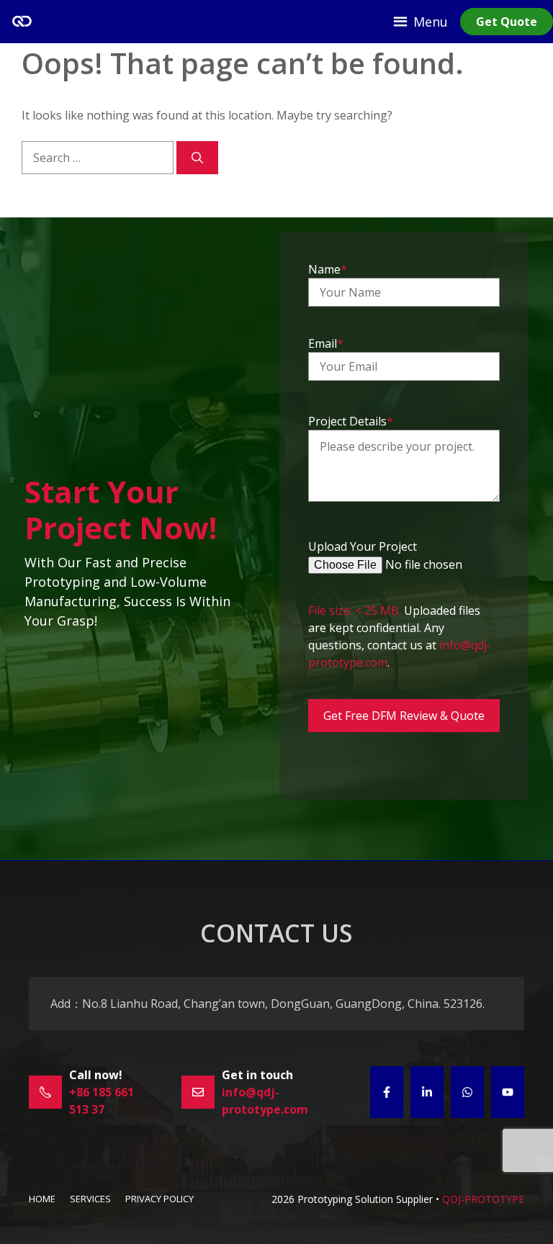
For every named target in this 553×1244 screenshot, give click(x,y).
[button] (430, 21)
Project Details (350, 421)
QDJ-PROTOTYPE (483, 1199)
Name (327, 269)
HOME (42, 1198)
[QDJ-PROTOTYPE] (21, 21)
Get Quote (506, 22)
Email (325, 343)
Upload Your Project (362, 546)
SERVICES (90, 1198)
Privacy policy (159, 1198)
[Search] (197, 157)
